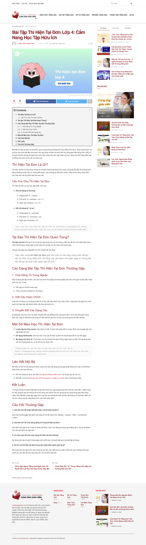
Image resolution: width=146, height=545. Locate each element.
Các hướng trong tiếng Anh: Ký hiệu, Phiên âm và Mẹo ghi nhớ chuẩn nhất (122, 73)
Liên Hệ (24, 3)
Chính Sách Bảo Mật (36, 3)
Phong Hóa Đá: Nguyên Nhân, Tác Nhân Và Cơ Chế (115, 111)
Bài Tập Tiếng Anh (66, 15)
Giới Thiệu (16, 3)
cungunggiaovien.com (19, 505)
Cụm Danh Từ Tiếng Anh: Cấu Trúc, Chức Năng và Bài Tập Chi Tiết (122, 137)
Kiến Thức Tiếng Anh (48, 15)
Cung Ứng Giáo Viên (18, 26)
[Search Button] (132, 3)
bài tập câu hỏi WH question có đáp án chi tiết (47, 378)
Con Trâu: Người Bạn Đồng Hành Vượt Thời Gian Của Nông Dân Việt (121, 161)
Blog (132, 15)
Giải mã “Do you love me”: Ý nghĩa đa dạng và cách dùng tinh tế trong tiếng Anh (122, 61)
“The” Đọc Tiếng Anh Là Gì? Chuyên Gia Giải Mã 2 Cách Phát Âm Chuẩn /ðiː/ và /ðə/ (122, 36)
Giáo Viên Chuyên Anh (26, 43)
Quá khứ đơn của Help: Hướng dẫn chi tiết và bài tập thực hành (122, 124)
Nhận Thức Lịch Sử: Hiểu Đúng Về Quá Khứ (121, 148)
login (18, 478)
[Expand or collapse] (89, 110)
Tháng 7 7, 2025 (43, 43)
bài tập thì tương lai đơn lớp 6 (50, 374)
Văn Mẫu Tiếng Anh (99, 15)
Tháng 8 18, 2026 (105, 116)
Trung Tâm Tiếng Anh (118, 15)
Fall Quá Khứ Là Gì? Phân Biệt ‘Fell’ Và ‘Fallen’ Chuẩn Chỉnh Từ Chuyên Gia (121, 49)
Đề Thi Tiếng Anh (82, 15)
